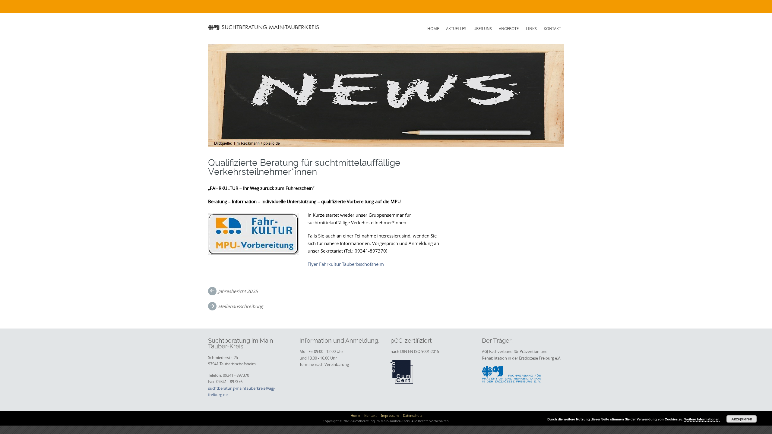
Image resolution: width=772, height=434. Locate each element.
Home (433, 28)
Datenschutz (412, 415)
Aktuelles (456, 28)
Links (531, 28)
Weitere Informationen (702, 419)
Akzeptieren (741, 419)
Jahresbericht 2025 (238, 291)
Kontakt (552, 28)
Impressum (390, 415)
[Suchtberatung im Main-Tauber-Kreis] (264, 27)
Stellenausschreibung (240, 306)
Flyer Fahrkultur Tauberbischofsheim (346, 264)
